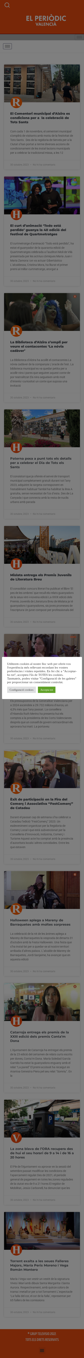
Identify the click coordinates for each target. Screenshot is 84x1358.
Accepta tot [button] (46, 689)
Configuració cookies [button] (21, 689)
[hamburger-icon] (7, 46)
